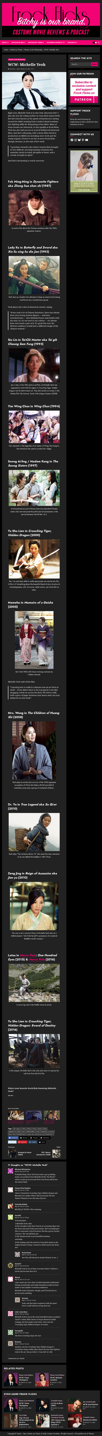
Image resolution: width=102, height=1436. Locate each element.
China (37, 1131)
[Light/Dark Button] (95, 43)
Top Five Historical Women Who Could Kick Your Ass (16, 1122)
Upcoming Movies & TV (56, 43)
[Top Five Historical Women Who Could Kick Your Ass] (16, 1115)
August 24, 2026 (90, 1407)
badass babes (30, 1131)
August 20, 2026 (58, 1427)
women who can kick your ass (35, 1134)
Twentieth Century (56, 1401)
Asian (23, 1131)
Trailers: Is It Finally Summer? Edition (49, 1122)
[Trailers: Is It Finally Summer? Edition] (52, 1115)
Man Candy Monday (89, 1402)
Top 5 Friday (23, 1415)
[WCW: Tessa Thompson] (11, 1379)
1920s (39, 1129)
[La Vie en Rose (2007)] (43, 1405)
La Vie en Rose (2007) (57, 1404)
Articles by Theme (35, 43)
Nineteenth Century (57, 1415)
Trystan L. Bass (15, 69)
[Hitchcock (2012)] (75, 1420)
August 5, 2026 (57, 1382)
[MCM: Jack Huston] (75, 1405)
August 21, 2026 (26, 1427)
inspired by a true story (47, 1131)
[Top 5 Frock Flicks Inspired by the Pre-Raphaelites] (11, 1420)
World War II (49, 1134)
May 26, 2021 (26, 69)
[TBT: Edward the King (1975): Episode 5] (43, 1420)
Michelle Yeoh (21, 1134)
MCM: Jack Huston (90, 1404)
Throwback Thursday (57, 1417)
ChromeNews (79, 1434)
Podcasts (72, 43)
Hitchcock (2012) (90, 1420)
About (4, 43)
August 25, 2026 (58, 1408)
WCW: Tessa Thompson (24, 1379)
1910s (34, 1129)
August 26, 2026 (26, 1382)
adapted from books (14, 1131)
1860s (29, 1129)
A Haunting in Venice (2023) (32, 1122)
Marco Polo (28, 955)
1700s (23, 1129)
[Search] (99, 43)
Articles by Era (18, 43)
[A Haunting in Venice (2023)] (34, 1115)
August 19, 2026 (90, 1422)
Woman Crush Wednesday (17, 59)
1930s (45, 1129)
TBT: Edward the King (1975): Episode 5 (58, 1422)
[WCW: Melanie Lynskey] (42, 1379)
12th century (16, 1129)
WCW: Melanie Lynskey (56, 1379)
